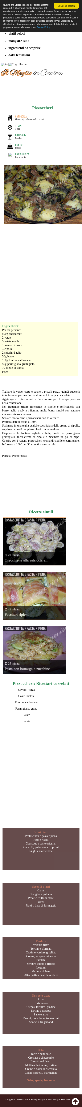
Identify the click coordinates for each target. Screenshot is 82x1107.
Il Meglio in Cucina (13, 1099)
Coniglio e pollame (41, 894)
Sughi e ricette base (41, 851)
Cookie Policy (43, 27)
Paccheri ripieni (17, 614)
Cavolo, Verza (26, 689)
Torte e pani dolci (41, 1053)
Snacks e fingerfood (41, 1022)
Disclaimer (65, 1099)
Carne (40, 890)
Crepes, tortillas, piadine (41, 1007)
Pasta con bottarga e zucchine (27, 669)
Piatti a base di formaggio (41, 905)
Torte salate (41, 1003)
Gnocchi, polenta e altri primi (41, 847)
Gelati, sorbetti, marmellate (41, 1072)
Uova (41, 901)
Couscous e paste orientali (41, 843)
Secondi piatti (41, 886)
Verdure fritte (41, 945)
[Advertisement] (41, 269)
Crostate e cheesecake (41, 1057)
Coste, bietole (26, 696)
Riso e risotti (41, 839)
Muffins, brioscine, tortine (41, 1065)
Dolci (41, 1050)
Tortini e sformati (41, 948)
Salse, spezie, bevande (41, 1080)
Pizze (41, 999)
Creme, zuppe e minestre (41, 956)
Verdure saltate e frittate (41, 963)
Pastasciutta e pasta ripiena (41, 836)
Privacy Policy (37, 1099)
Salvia (26, 721)
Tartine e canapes (41, 1010)
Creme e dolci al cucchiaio (41, 1069)
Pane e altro (41, 1014)
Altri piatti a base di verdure (41, 975)
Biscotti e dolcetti (40, 1061)
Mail (26, 1099)
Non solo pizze (41, 995)
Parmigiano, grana (26, 708)
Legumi (41, 967)
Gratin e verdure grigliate (41, 952)
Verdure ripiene (41, 971)
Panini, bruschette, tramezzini (41, 1018)
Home (23, 64)
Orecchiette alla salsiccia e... (26, 560)
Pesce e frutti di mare (41, 898)
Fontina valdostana (26, 702)
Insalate (40, 960)
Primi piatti (41, 832)
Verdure (41, 941)
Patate (26, 714)
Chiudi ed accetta (66, 5)
